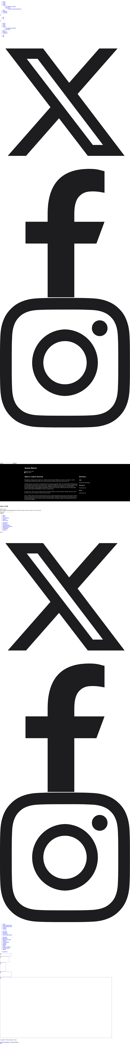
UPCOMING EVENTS (10, 28)
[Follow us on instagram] (65, 427)
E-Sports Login (6, 948)
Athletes (4, 940)
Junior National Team (7, 926)
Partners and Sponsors (7, 526)
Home (4, 23)
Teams (4, 25)
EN (3, 17)
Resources (5, 31)
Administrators (6, 942)
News (4, 30)
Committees (5, 528)
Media (4, 945)
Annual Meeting (6, 525)
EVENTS (5, 931)
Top (1, 1043)
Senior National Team (7, 925)
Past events (7, 29)
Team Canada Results (7, 934)
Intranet (4, 949)
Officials (4, 928)
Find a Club (5, 520)
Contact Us (5, 33)
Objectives (5, 523)
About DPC (5, 522)
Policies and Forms (7, 939)
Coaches (4, 927)
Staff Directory (6, 527)
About (4, 24)
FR (3, 18)
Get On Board (6, 517)
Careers (4, 529)
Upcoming (5, 932)
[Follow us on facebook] (65, 297)
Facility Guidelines (7, 946)
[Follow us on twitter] (65, 167)
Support (4, 519)
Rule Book (5, 938)
